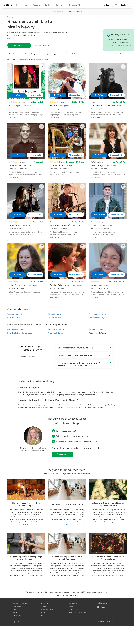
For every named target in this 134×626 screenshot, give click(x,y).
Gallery (43, 612)
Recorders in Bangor (55, 333)
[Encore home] (8, 5)
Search (108, 5)
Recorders (23, 17)
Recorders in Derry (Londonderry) (19, 333)
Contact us (17, 615)
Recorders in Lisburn (56, 329)
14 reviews (62, 102)
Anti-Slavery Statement (77, 612)
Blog (42, 615)
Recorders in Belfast (96, 329)
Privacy (15, 612)
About (71, 607)
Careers (71, 609)
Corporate (59, 5)
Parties (47, 5)
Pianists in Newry (54, 318)
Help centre (17, 607)
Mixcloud (110, 621)
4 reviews (21, 282)
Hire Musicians (21, 5)
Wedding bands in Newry (16, 314)
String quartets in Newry (98, 314)
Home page (11, 17)
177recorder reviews (74, 12)
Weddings (36, 5)
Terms (15, 609)
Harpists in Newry (14, 318)
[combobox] (17, 54)
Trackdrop (100, 621)
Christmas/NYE (74, 5)
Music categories (47, 609)
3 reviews (62, 162)
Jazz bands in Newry (96, 318)
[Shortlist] (116, 5)
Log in (123, 5)
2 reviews (94, 102)
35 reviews (22, 102)
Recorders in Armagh (15, 329)
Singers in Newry (54, 314)
